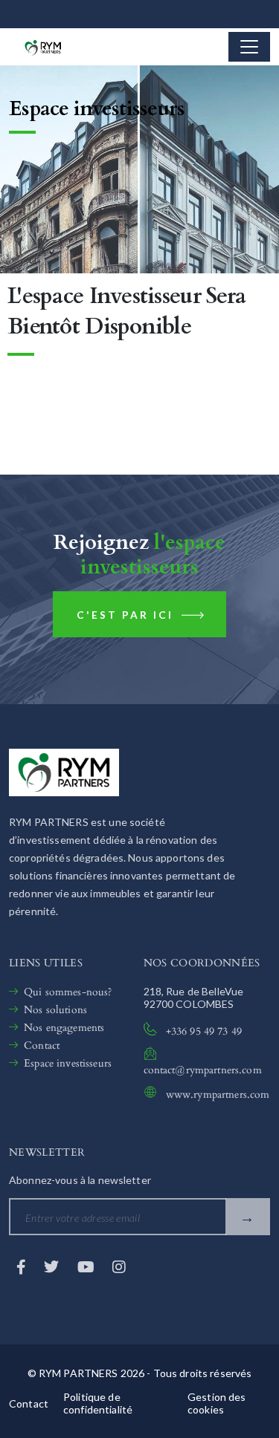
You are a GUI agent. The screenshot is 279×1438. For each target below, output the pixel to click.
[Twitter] (52, 1266)
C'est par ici (127, 615)
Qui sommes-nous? (68, 992)
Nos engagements (64, 1028)
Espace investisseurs (68, 1063)
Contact (42, 1045)
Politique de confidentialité (97, 1403)
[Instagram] (119, 1266)
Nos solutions (55, 1010)
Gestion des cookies (216, 1403)
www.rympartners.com (218, 1094)
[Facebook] (22, 1266)
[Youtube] (87, 1266)
